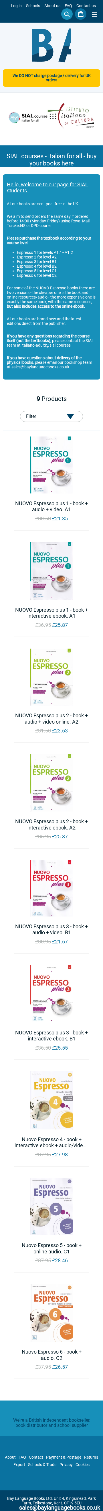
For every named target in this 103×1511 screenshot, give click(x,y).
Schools (33, 5)
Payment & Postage (63, 1457)
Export (19, 1464)
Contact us (86, 5)
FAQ (68, 5)
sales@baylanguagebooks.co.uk (59, 1507)
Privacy (66, 1464)
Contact (36, 1457)
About (10, 1457)
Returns (91, 1457)
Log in (16, 5)
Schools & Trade (42, 1464)
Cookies (83, 1464)
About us (52, 5)
